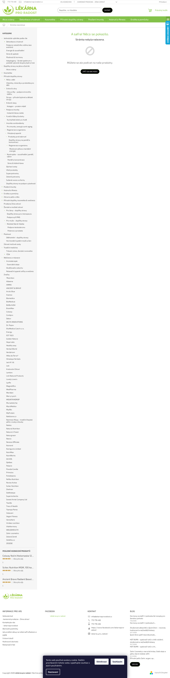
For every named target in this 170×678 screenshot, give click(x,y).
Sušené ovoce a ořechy (15, 180)
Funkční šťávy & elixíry (15, 116)
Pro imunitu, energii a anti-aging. (20, 126)
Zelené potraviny (13, 177)
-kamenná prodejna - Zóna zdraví (91, 2)
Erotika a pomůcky (11, 193)
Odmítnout (102, 661)
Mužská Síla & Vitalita (15, 224)
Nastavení (53, 672)
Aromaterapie (11, 261)
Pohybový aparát (14, 133)
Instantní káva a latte (15, 113)
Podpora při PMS (13, 217)
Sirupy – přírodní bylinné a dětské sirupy (19, 98)
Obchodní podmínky (10, 629)
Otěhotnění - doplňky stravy (17, 237)
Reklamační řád (9, 645)
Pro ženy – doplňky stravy (16, 210)
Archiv (135, 664)
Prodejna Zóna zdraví (12, 204)
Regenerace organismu (16, 130)
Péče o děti (10, 80)
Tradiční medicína (11, 247)
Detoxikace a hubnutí (14, 42)
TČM (8, 254)
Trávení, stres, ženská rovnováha (19, 251)
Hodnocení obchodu (10, 641)
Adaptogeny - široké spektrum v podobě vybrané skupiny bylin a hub (20, 62)
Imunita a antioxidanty (15, 123)
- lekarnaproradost (10, 625)
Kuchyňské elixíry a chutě (17, 120)
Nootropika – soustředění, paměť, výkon (20, 155)
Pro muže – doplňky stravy (16, 221)
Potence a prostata (15, 231)
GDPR (5, 635)
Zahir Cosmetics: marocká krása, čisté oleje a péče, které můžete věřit (148, 652)
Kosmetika (8, 73)
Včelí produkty (12, 170)
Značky (6, 274)
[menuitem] (8, 19)
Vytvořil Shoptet (161, 673)
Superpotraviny (12, 173)
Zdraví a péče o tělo (11, 197)
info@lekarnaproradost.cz (101, 616)
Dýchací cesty (11, 167)
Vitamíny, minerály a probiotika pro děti (20, 84)
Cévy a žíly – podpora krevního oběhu (19, 93)
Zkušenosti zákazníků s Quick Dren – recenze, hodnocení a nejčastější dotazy (148, 629)
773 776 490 (96, 620)
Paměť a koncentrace (16, 160)
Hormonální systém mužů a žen (18, 241)
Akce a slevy (11, 69)
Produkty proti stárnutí (17, 137)
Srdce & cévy (11, 88)
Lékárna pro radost (57, 616)
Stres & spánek (12, 54)
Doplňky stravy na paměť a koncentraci (19, 141)
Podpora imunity (12, 110)
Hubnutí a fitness (10, 190)
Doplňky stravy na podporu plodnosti (20, 183)
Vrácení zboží (8, 638)
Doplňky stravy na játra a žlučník (17, 66)
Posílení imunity (10, 187)
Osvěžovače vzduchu (14, 268)
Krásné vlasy (11, 103)
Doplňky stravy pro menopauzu (19, 214)
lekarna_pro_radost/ (99, 634)
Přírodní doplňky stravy (13, 76)
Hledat (107, 10)
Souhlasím (117, 661)
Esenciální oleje (13, 264)
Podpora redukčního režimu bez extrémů (19, 46)
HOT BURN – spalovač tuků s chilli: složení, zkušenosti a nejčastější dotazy (146, 640)
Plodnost (7, 234)
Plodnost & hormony (14, 57)
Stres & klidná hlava (16, 163)
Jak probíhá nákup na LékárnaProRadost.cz (20, 632)
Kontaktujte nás (9, 622)
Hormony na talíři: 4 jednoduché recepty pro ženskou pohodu (147, 617)
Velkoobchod (66, 2)
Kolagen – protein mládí (16, 106)
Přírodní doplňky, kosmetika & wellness (19, 200)
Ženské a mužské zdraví (13, 207)
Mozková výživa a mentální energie (20, 150)
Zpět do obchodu (90, 71)
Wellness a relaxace (12, 258)
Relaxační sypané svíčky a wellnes (20, 271)
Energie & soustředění (15, 50)
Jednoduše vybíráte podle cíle (15, 38)
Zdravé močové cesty (12, 244)
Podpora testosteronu (16, 227)
